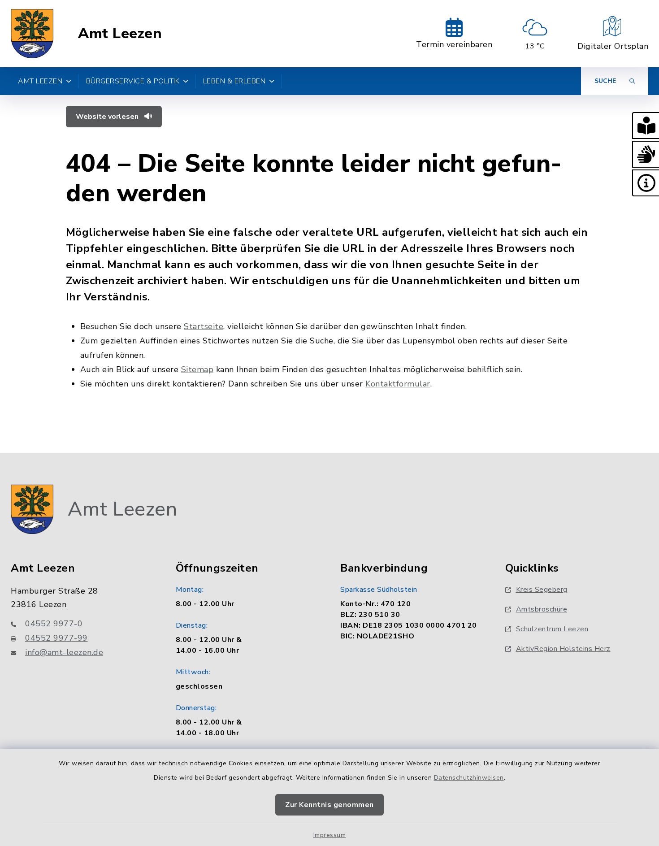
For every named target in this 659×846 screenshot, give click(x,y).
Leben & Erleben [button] (234, 81)
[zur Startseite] (32, 33)
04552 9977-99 (56, 638)
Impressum (329, 835)
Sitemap (197, 369)
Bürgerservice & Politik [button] (133, 81)
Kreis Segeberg (542, 589)
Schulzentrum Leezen (552, 629)
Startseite (203, 326)
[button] (645, 125)
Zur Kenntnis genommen (329, 805)
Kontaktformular (397, 383)
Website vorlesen (108, 116)
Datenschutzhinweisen (469, 777)
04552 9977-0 (53, 623)
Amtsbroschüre (542, 609)
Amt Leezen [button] (40, 81)
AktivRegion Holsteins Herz (563, 649)
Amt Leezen (120, 33)
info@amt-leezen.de (64, 652)
